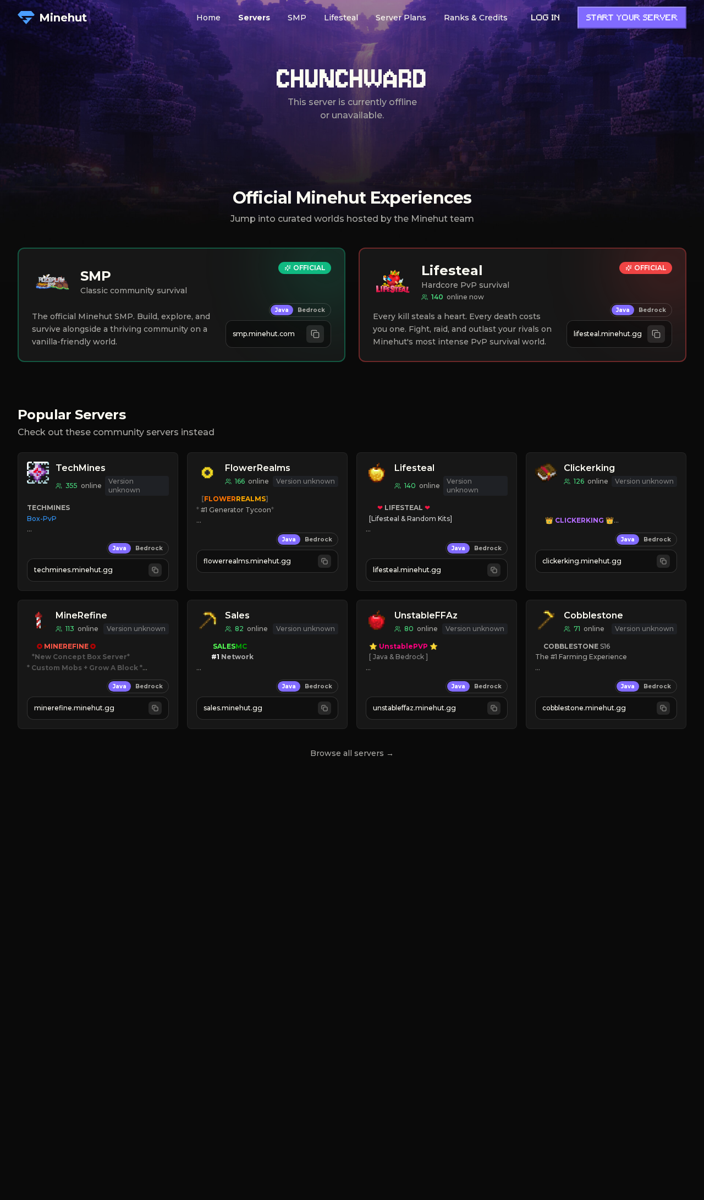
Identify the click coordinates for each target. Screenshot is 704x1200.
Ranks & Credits (476, 18)
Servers (254, 18)
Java (282, 310)
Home (208, 18)
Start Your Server (632, 18)
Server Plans (401, 18)
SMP (297, 18)
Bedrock (311, 310)
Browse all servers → (352, 753)
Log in (545, 18)
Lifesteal (341, 18)
